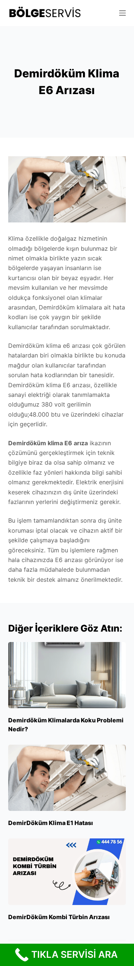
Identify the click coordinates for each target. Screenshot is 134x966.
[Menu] (122, 13)
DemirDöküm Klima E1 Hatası (50, 823)
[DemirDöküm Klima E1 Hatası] (67, 778)
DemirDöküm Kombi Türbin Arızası (59, 917)
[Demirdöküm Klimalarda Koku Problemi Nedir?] (67, 675)
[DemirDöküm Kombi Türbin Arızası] (67, 871)
